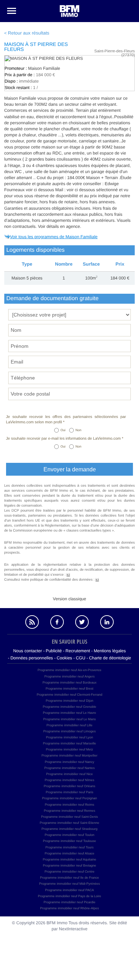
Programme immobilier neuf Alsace (69, 853)
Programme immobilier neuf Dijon (69, 700)
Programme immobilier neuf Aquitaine (69, 859)
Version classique (69, 598)
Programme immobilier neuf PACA (69, 890)
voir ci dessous (40, 189)
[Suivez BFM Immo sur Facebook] (57, 622)
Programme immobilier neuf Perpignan (69, 798)
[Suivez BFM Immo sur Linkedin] (106, 622)
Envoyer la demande (69, 469)
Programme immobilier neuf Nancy (69, 762)
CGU (81, 657)
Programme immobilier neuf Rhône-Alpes (69, 908)
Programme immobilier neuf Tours (70, 847)
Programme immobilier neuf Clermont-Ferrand (69, 694)
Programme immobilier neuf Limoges (69, 731)
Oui (63, 430)
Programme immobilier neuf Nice (69, 774)
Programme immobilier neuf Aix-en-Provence (69, 670)
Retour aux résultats (28, 33)
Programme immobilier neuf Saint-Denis (69, 817)
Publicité (54, 650)
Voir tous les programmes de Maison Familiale (54, 236)
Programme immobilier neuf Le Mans (69, 719)
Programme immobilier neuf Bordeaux (69, 682)
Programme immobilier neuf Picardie (69, 902)
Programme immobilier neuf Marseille (69, 743)
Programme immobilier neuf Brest (69, 688)
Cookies (64, 657)
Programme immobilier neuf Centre (69, 871)
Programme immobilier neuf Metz (69, 749)
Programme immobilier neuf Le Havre (69, 713)
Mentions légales (110, 650)
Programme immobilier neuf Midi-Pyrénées (69, 883)
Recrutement (78, 650)
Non (79, 430)
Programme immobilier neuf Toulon (69, 835)
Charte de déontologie (110, 657)
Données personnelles (31, 657)
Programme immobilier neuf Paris (69, 792)
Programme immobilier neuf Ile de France (69, 877)
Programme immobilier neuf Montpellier (69, 755)
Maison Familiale (44, 68)
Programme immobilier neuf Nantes (69, 768)
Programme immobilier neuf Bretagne (69, 865)
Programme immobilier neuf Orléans (70, 786)
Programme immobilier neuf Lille (69, 725)
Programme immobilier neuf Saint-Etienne (69, 823)
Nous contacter (27, 650)
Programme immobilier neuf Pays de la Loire (69, 896)
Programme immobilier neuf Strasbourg (69, 829)
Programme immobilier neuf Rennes (69, 810)
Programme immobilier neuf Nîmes (69, 780)
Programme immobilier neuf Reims (69, 804)
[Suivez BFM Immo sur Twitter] (82, 622)
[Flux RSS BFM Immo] (32, 622)
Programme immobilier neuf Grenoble (69, 706)
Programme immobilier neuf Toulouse (69, 841)
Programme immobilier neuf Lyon (69, 737)
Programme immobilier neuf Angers (69, 676)
